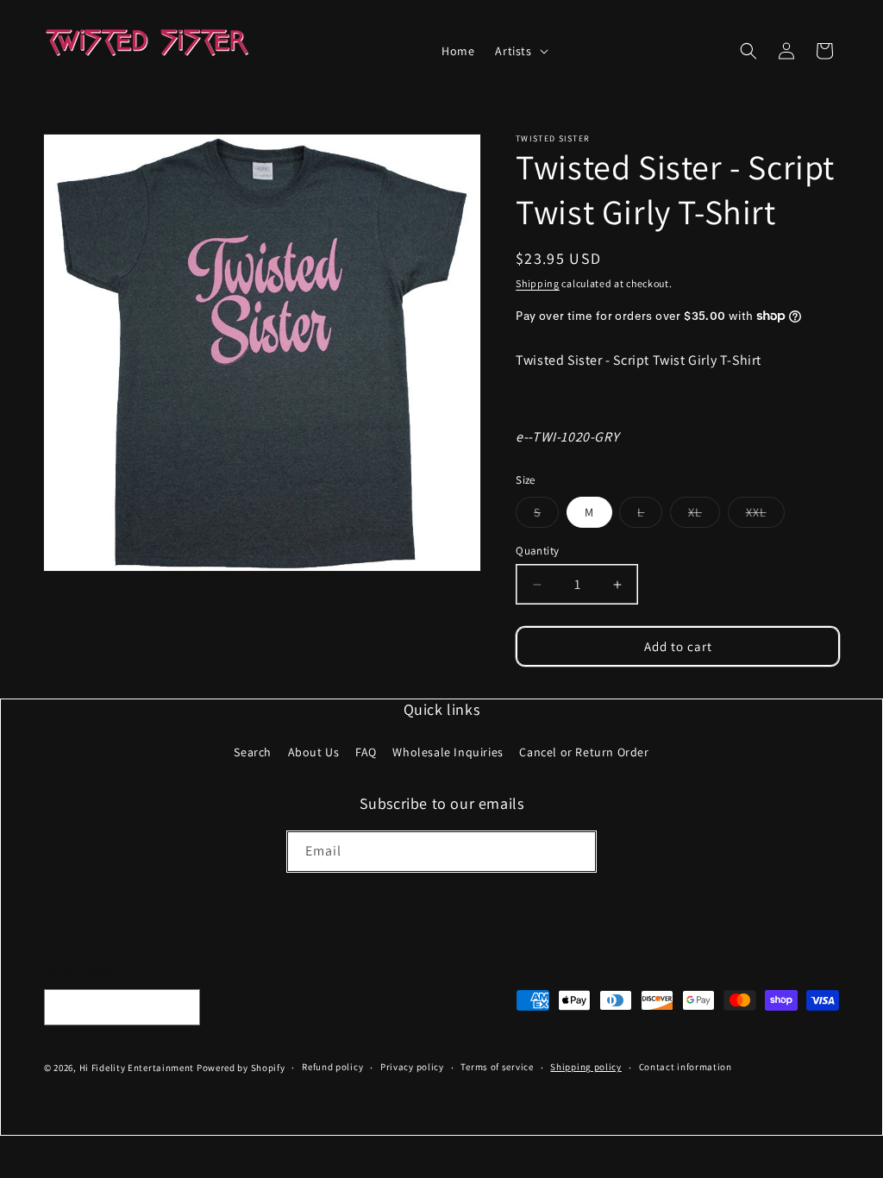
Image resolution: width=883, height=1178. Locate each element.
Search (253, 752)
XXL (765, 516)
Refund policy (332, 1067)
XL (704, 516)
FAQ (366, 752)
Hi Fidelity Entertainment (137, 1068)
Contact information (685, 1067)
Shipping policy (586, 1067)
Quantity (537, 550)
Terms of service (496, 1067)
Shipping (538, 283)
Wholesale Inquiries (447, 752)
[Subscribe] (576, 851)
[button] (519, 51)
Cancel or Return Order (583, 752)
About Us (314, 752)
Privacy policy (412, 1067)
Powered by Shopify (241, 1068)
